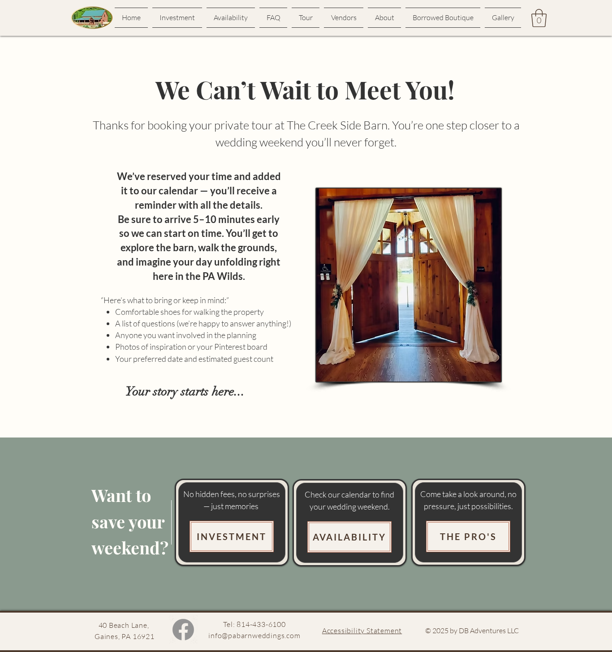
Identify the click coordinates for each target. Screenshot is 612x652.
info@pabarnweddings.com (254, 635)
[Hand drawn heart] (92, 18)
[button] (539, 18)
